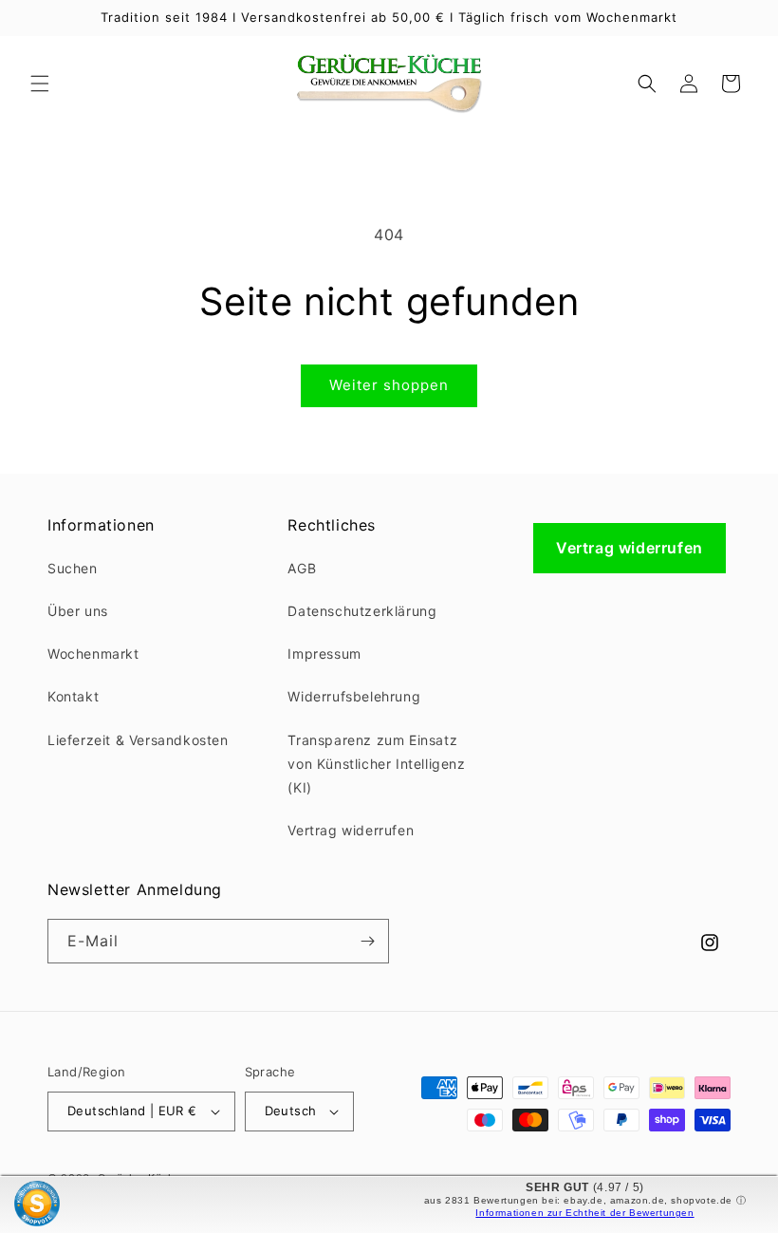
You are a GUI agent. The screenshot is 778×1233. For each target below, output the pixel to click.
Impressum (324, 653)
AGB (301, 568)
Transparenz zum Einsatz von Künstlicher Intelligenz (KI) (376, 763)
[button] (40, 83)
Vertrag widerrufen (350, 830)
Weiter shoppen (389, 385)
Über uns (77, 611)
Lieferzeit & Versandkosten (138, 740)
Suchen (72, 568)
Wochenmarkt (93, 653)
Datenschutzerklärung (361, 611)
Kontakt (73, 696)
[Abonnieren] (367, 941)
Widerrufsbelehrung (353, 696)
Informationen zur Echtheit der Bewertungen (584, 1212)
